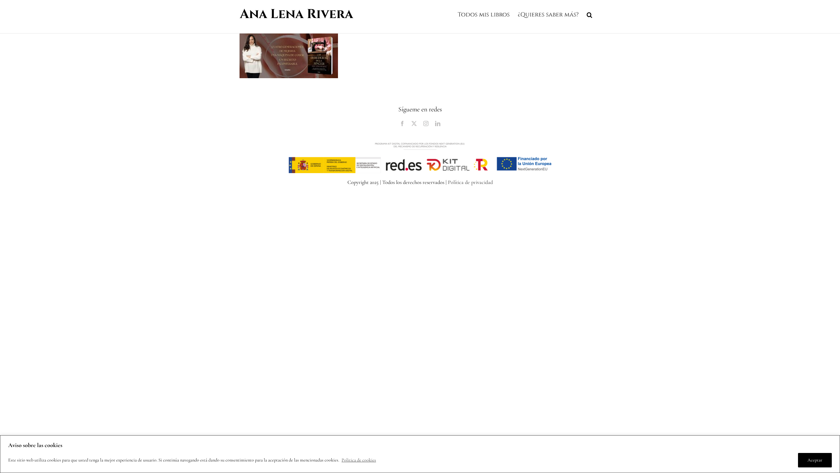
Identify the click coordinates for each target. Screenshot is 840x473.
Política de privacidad (470, 182)
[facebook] (402, 123)
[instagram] (426, 123)
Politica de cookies (359, 460)
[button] (589, 14)
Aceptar (815, 460)
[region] (420, 454)
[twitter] (414, 123)
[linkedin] (437, 123)
